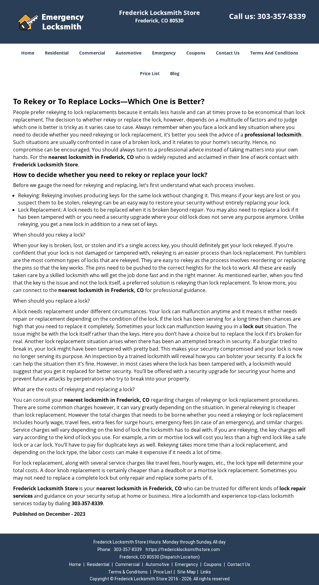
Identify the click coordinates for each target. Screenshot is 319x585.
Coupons (195, 53)
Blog (174, 73)
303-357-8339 (281, 16)
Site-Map (186, 571)
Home (27, 53)
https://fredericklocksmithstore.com (183, 549)
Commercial (92, 53)
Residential (57, 53)
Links (206, 571)
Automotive (128, 53)
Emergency (164, 53)
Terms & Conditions (128, 571)
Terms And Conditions (274, 53)
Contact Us (228, 53)
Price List (150, 73)
